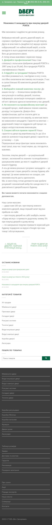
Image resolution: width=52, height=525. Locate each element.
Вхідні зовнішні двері (10, 334)
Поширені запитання (10, 470)
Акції (4, 487)
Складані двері (8, 316)
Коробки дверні (8, 339)
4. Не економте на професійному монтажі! (23, 105)
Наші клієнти (7, 497)
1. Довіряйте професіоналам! (16, 60)
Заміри (5, 451)
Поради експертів (9, 492)
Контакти (5, 506)
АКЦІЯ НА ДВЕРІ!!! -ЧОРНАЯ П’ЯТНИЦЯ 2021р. (13, 246)
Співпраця (6, 502)
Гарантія (5, 461)
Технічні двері (7, 325)
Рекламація (6, 465)
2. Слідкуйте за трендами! (15, 73)
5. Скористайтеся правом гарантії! (19, 130)
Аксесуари (6, 343)
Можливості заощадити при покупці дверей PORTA (21, 284)
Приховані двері (8, 312)
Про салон (6, 482)
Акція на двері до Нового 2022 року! (39, 245)
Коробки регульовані (10, 410)
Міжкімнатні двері (9, 307)
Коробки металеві (9, 420)
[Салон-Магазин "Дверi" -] (26, 12)
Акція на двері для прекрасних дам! (15, 269)
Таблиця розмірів (9, 446)
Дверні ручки (7, 429)
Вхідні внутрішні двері (11, 330)
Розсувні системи (9, 321)
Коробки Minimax (9, 415)
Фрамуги (5, 424)
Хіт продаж (6, 302)
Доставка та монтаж (10, 456)
